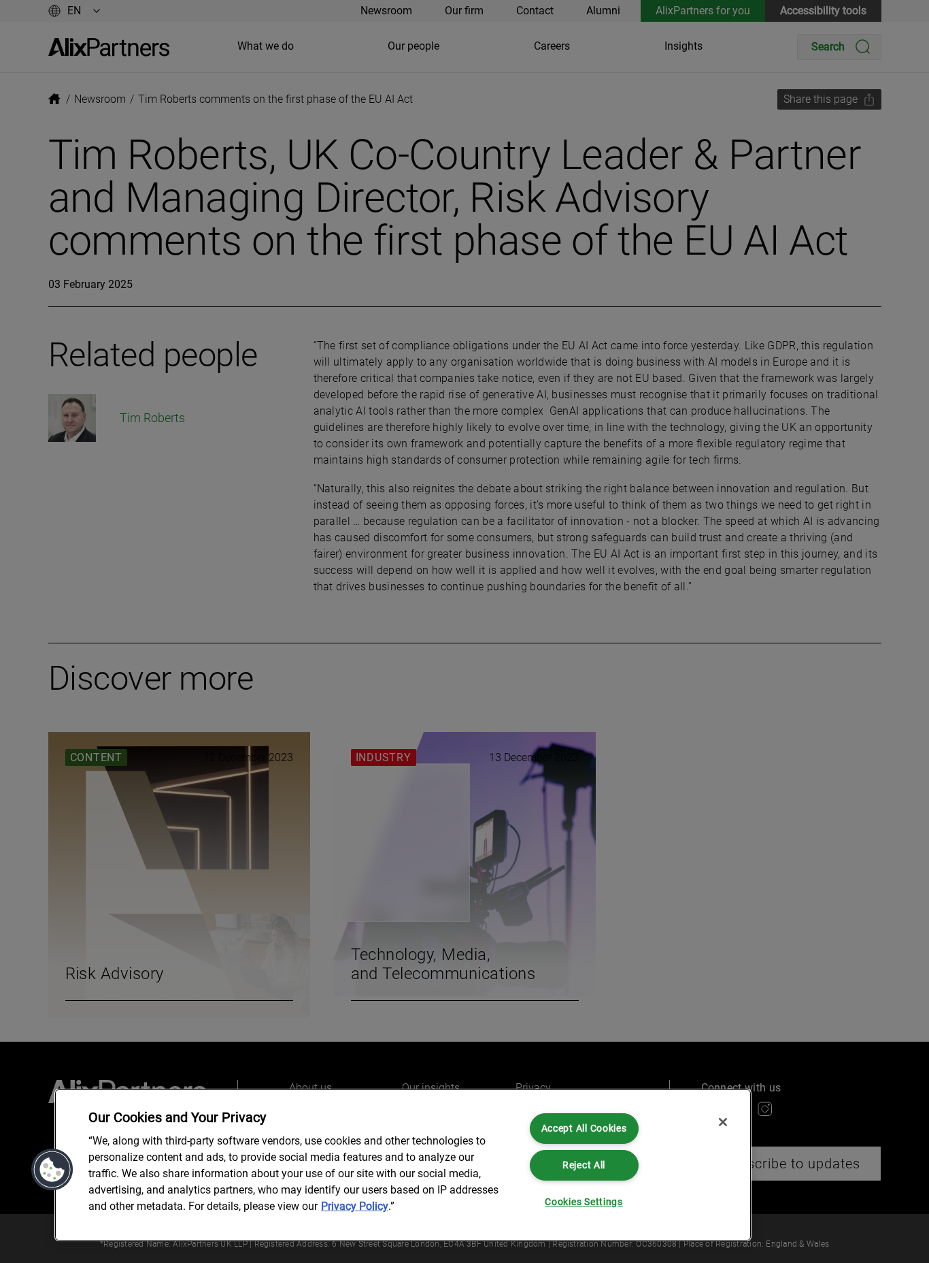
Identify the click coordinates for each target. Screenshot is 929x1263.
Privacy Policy (354, 1206)
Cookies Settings (584, 1202)
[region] (402, 1165)
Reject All (583, 1165)
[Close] (723, 1122)
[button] (52, 1170)
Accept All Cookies (584, 1128)
